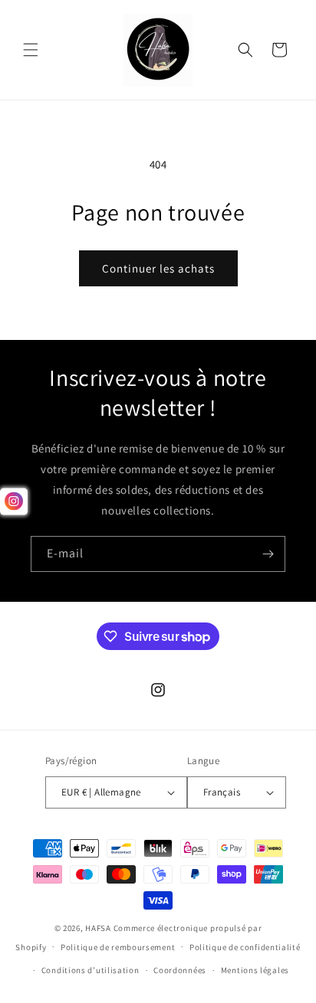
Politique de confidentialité (245, 947)
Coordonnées (179, 970)
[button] (31, 50)
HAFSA (98, 928)
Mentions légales (255, 970)
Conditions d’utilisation (90, 970)
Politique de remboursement (118, 947)
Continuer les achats (158, 268)
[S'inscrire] (268, 554)
